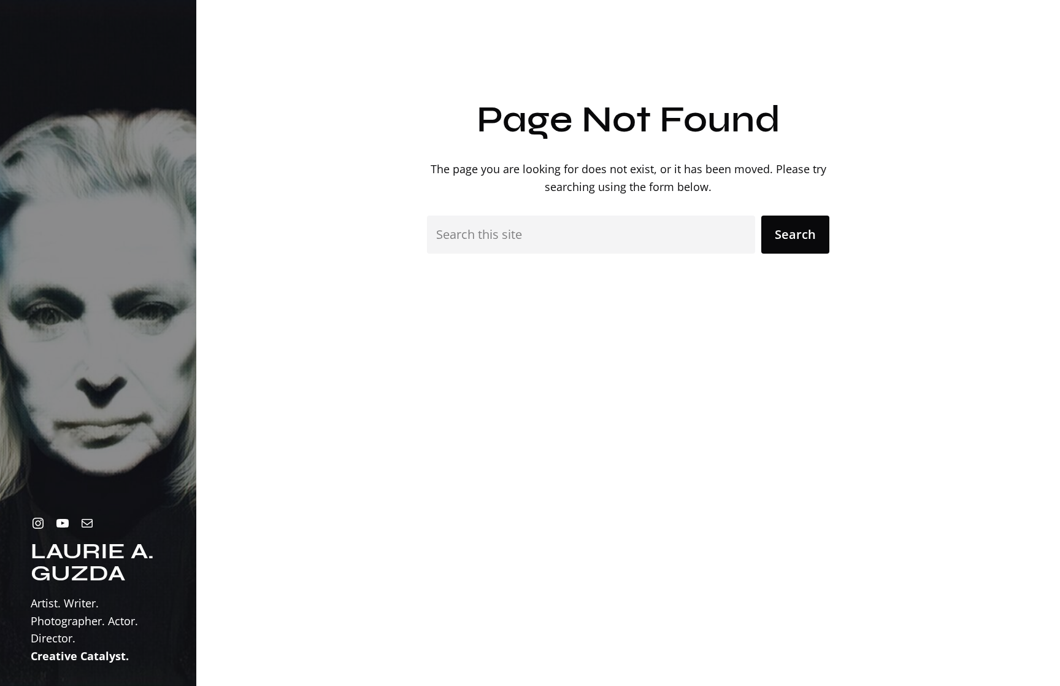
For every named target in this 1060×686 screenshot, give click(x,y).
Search (795, 234)
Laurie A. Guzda (92, 562)
